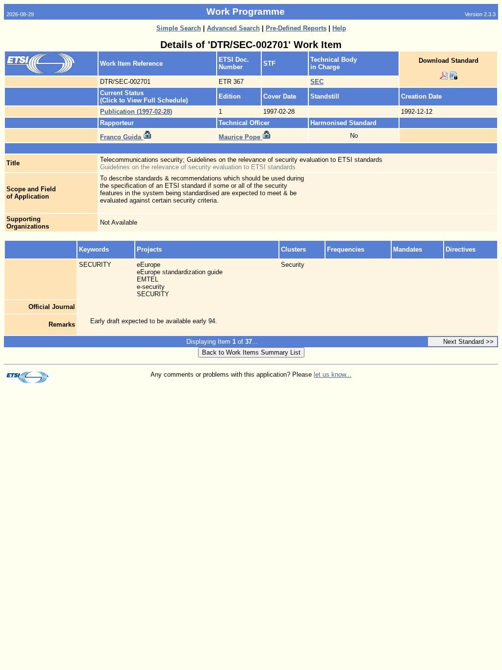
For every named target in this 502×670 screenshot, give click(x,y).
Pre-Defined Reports (296, 28)
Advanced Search (233, 28)
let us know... (332, 374)
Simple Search (178, 28)
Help (339, 28)
